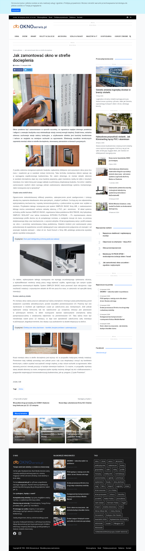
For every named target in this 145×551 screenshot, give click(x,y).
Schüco (112, 494)
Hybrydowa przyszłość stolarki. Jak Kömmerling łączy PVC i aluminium (113, 138)
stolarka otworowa (109, 507)
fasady (108, 482)
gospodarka (99, 470)
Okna (17, 36)
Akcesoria (62, 36)
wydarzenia (99, 482)
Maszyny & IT (91, 36)
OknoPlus (121, 494)
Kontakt (79, 17)
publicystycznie (100, 465)
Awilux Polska (108, 499)
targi (96, 486)
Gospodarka (106, 36)
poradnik (98, 499)
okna (21, 389)
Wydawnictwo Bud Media (118, 519)
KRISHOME (99, 523)
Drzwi (24, 36)
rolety (115, 470)
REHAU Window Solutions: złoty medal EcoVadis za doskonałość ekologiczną (120, 206)
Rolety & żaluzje (47, 36)
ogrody (110, 478)
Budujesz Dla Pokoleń (113, 515)
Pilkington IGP (118, 523)
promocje (119, 478)
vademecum (112, 465)
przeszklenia (121, 499)
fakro (103, 486)
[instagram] (130, 17)
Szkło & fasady (76, 36)
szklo (108, 470)
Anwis (127, 486)
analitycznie (108, 474)
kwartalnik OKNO (101, 519)
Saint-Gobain (99, 503)
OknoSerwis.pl (101, 352)
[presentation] (14, 431)
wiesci (110, 461)
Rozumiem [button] (16, 10)
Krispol (97, 507)
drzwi (103, 461)
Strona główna (42, 17)
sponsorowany (100, 478)
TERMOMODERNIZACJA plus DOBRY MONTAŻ (111, 532)
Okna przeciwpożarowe (112, 248)
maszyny (98, 474)
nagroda (119, 486)
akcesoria (119, 461)
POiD (121, 507)
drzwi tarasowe (100, 490)
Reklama (72, 17)
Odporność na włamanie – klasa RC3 (117, 242)
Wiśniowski (99, 528)
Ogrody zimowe (121, 36)
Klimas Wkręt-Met (101, 511)
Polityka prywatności (61, 17)
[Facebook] (15, 534)
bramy (122, 465)
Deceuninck (99, 515)
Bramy (33, 36)
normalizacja (119, 474)
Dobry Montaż (115, 511)
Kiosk (50, 17)
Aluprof (110, 486)
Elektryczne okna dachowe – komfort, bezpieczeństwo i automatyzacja (50, 328)
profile (122, 470)
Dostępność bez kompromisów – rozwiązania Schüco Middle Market (78, 496)
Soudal (108, 523)
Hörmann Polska (112, 503)
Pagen (124, 503)
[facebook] (127, 17)
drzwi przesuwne (100, 494)
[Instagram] (19, 534)
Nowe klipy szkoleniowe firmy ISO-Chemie (75, 403)
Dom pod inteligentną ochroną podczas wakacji (41, 239)
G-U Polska (112, 490)
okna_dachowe (119, 482)
